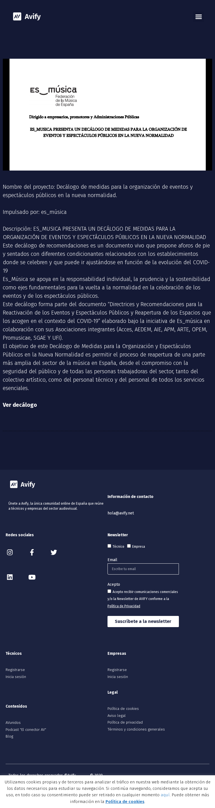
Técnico (118, 547)
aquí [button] (165, 794)
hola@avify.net (121, 513)
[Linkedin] (9, 577)
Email (112, 559)
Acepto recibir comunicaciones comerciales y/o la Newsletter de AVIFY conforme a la (143, 599)
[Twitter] (54, 552)
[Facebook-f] (31, 552)
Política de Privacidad (124, 606)
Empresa (138, 547)
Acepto (114, 584)
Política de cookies (125, 801)
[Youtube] (31, 577)
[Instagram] (9, 552)
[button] (198, 16)
